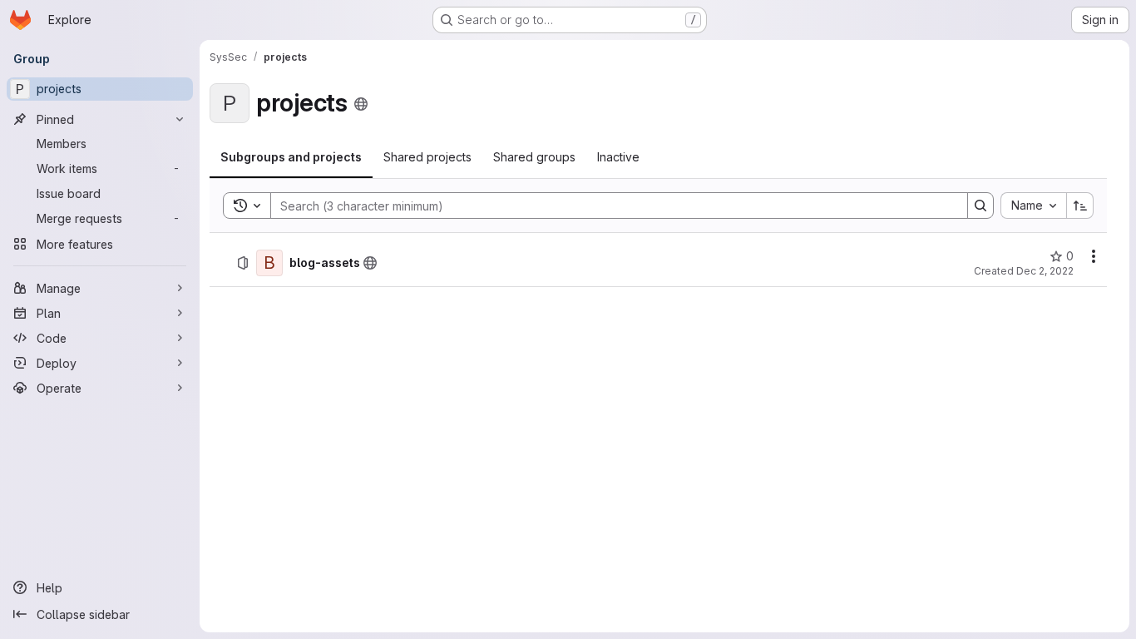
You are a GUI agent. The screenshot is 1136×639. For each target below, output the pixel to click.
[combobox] (1033, 205)
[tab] (291, 157)
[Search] (980, 205)
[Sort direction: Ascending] (1080, 205)
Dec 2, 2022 (1045, 271)
